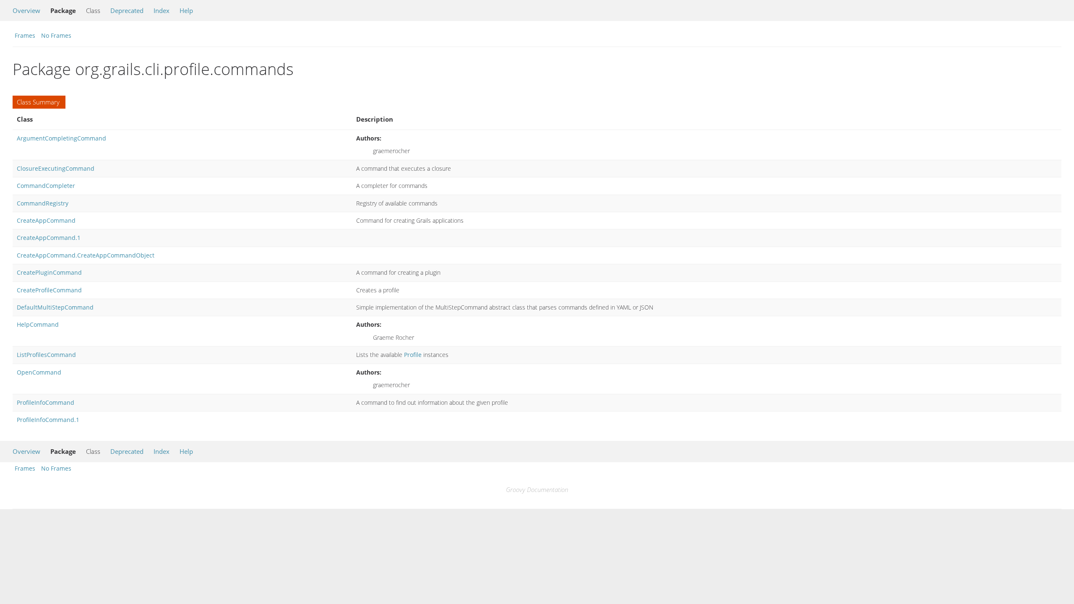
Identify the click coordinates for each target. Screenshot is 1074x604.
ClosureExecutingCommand (55, 168)
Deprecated (126, 10)
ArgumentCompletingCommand (61, 138)
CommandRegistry (42, 203)
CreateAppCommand (46, 220)
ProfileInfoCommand (45, 402)
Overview (26, 10)
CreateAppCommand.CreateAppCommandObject (85, 255)
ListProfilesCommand (46, 355)
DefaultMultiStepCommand (55, 307)
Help (186, 10)
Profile (413, 355)
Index (161, 10)
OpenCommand (39, 372)
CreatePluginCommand (49, 272)
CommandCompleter (46, 186)
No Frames (56, 35)
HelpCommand (38, 324)
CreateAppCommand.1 (49, 238)
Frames (25, 35)
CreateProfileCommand (49, 290)
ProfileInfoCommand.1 (48, 420)
